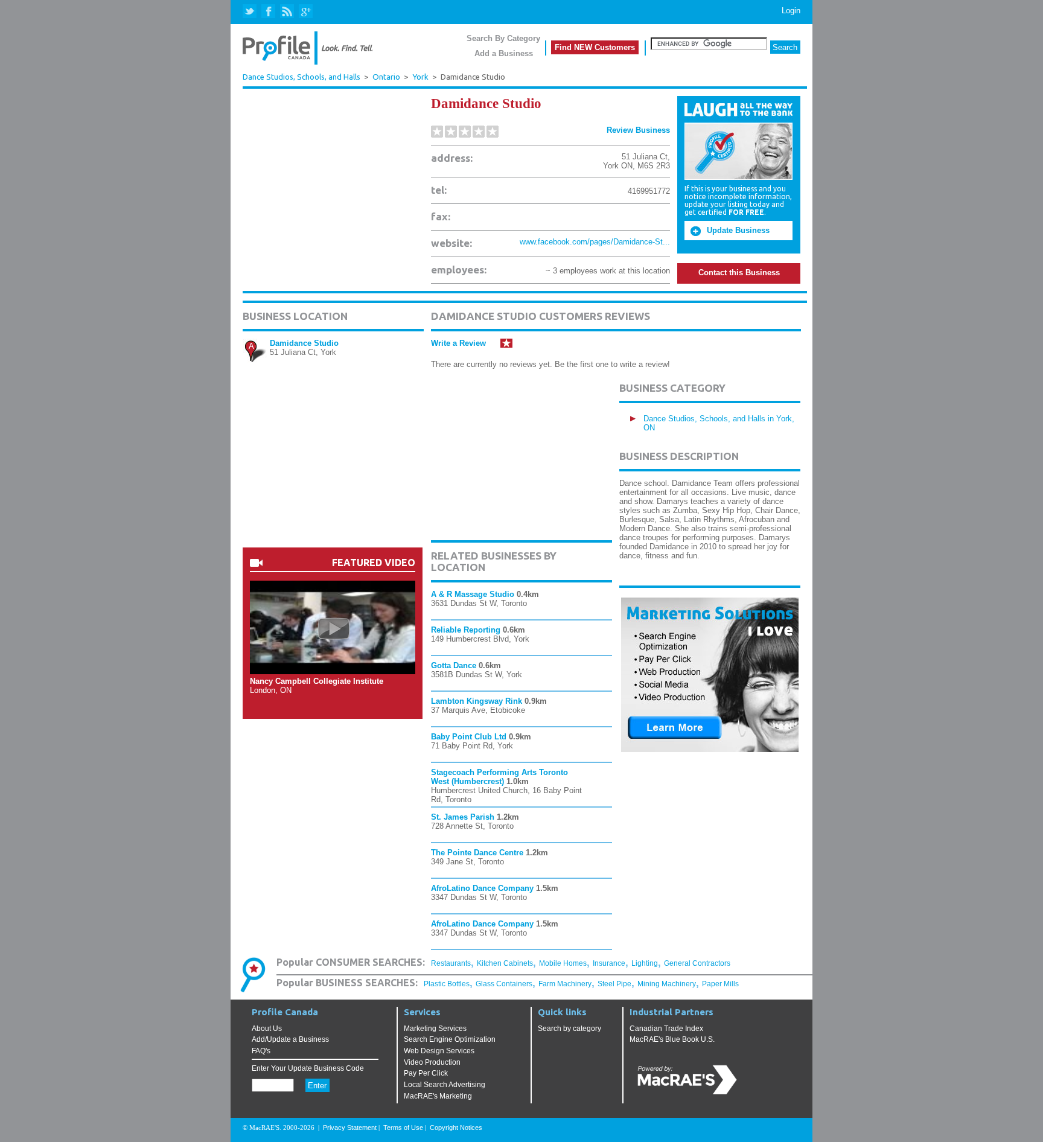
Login (791, 10)
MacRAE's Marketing (438, 1096)
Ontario (386, 76)
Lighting (644, 963)
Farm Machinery (565, 984)
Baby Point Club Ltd (468, 736)
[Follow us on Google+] (305, 12)
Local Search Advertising (444, 1084)
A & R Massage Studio (472, 594)
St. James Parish (462, 816)
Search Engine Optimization (450, 1039)
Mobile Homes (563, 963)
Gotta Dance (453, 665)
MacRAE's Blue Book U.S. (672, 1039)
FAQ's (261, 1051)
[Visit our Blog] (287, 12)
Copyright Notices (456, 1127)
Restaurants (451, 963)
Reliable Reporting (465, 629)
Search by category (569, 1028)
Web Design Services (439, 1051)
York (420, 76)
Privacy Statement (350, 1127)
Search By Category (503, 38)
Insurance (609, 963)
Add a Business (503, 53)
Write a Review (458, 343)
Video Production (432, 1062)
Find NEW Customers (595, 47)
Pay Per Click (426, 1073)
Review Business (638, 130)
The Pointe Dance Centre (477, 852)
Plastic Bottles (447, 984)
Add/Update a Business (290, 1039)
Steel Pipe (614, 984)
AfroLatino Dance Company (482, 888)
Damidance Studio (304, 343)
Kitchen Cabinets (505, 963)
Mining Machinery (666, 984)
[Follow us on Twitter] (251, 12)
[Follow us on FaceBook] (269, 12)
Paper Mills (720, 984)
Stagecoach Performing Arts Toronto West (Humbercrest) (499, 777)
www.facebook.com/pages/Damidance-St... (595, 241)
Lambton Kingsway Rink (476, 701)
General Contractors (697, 963)
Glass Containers (504, 984)
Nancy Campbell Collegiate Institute (316, 681)
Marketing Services (435, 1028)
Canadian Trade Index (666, 1028)
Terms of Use (403, 1127)
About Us (267, 1028)
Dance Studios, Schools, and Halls (301, 76)
